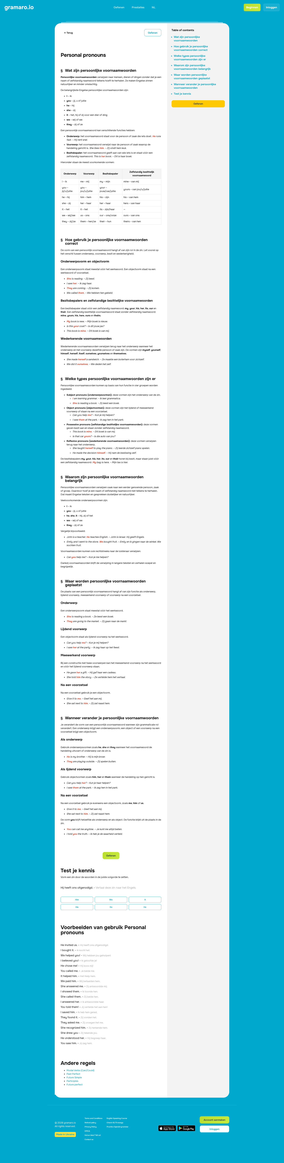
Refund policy (90, 1122)
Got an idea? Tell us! (93, 1135)
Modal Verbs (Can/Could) (80, 1070)
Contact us (89, 1139)
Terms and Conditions (93, 1118)
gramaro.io (19, 7)
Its (111, 907)
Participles (72, 1081)
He (145, 907)
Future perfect (75, 1084)
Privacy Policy (90, 1127)
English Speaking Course (117, 1118)
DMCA (87, 1131)
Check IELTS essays (115, 1122)
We (111, 899)
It (145, 899)
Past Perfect (73, 1073)
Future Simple (74, 1077)
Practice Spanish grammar (117, 1127)
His (76, 907)
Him (77, 899)
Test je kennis (182, 93)
